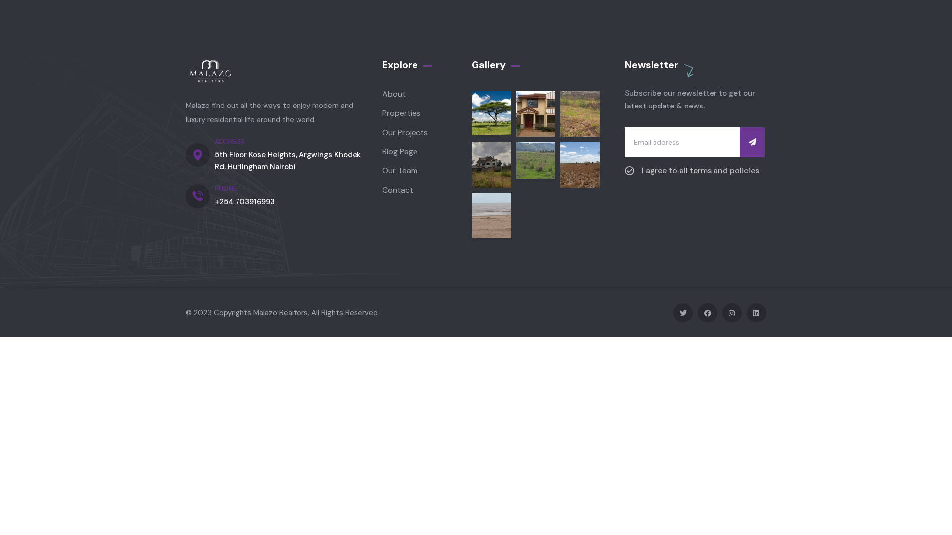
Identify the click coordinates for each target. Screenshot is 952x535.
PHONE (226, 188)
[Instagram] (732, 312)
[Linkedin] (756, 312)
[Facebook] (707, 312)
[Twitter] (683, 312)
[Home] (211, 72)
